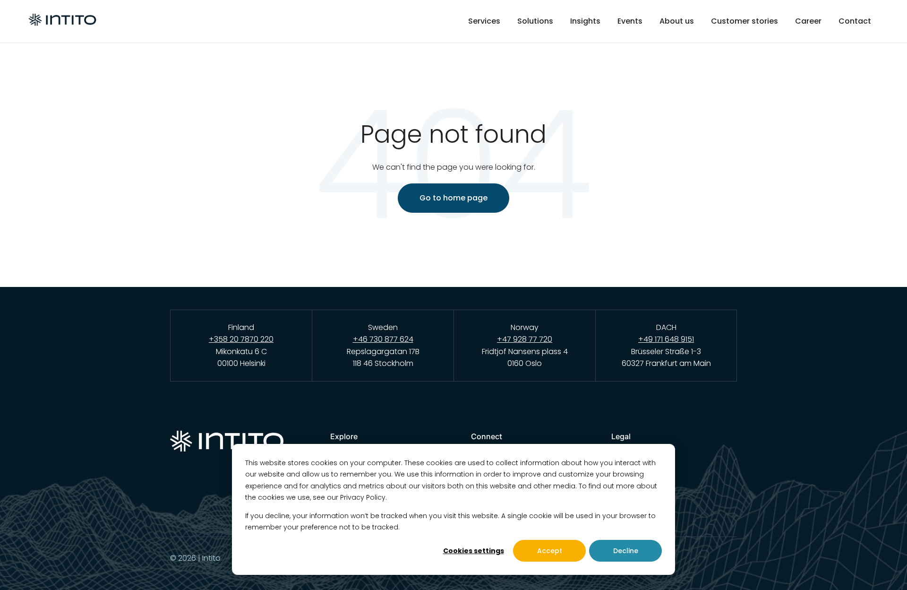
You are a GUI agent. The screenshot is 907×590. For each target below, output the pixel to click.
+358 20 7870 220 (241, 339)
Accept (549, 550)
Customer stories (744, 21)
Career (808, 21)
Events (629, 21)
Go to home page (453, 197)
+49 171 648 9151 (666, 339)
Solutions (535, 21)
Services (484, 21)
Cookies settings (473, 550)
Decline (625, 550)
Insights (585, 21)
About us (676, 21)
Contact (855, 21)
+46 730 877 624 (383, 339)
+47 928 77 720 (524, 339)
